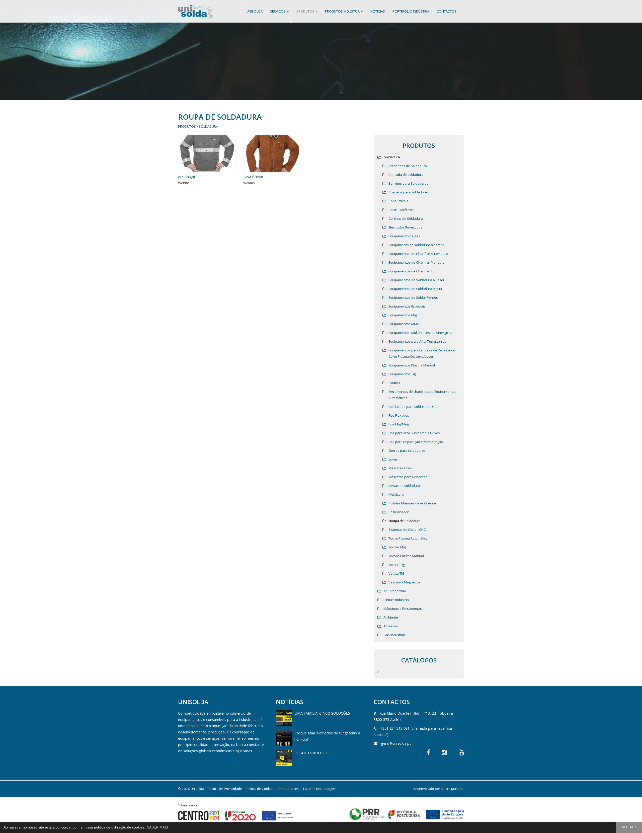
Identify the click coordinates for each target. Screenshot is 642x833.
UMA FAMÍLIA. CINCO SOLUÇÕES (322, 713)
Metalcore (396, 494)
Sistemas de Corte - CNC (407, 529)
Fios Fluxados (398, 415)
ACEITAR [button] (629, 827)
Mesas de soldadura (404, 485)
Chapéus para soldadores (408, 192)
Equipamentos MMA (403, 324)
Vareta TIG (396, 573)
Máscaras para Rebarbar (407, 477)
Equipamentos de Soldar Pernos (413, 297)
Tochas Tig (396, 564)
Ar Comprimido (394, 591)
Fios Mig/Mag (398, 424)
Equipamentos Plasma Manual (411, 365)
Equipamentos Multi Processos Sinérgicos (420, 332)
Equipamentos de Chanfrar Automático (418, 253)
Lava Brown (253, 176)
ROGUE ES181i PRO (310, 752)
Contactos (446, 11)
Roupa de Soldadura (405, 520)
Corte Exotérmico (401, 209)
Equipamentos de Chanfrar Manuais (416, 262)
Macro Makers (452, 788)
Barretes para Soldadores (408, 183)
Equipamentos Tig (402, 374)
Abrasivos (391, 626)
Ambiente (390, 617)
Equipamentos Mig (402, 315)
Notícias (377, 11)
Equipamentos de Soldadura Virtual (415, 288)
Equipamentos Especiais (407, 306)
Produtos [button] (305, 11)
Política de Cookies (260, 788)
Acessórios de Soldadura (407, 166)
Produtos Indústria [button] (342, 11)
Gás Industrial (394, 635)
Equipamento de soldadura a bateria (416, 245)
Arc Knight (186, 176)
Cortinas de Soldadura (405, 218)
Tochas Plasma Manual (406, 556)
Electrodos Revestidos (405, 227)
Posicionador (398, 512)
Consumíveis (398, 201)
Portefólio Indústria (410, 11)
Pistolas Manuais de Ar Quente (412, 503)
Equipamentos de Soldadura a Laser (416, 280)
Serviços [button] (278, 11)
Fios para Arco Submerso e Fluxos (414, 433)
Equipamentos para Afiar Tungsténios (417, 341)
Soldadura (208, 126)
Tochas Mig (397, 547)
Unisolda (255, 11)
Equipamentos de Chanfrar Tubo (413, 271)
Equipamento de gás (404, 236)
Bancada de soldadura (405, 174)
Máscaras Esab (400, 468)
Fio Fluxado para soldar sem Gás (413, 406)
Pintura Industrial (396, 599)
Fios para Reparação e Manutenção (415, 441)
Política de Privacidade (225, 788)
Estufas (394, 383)
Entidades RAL (289, 788)
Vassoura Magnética (404, 582)
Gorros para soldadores (407, 450)
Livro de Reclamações (320, 788)
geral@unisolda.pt (396, 743)
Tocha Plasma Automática (408, 538)
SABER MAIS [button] (157, 827)
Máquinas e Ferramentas (402, 608)
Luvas (393, 459)
